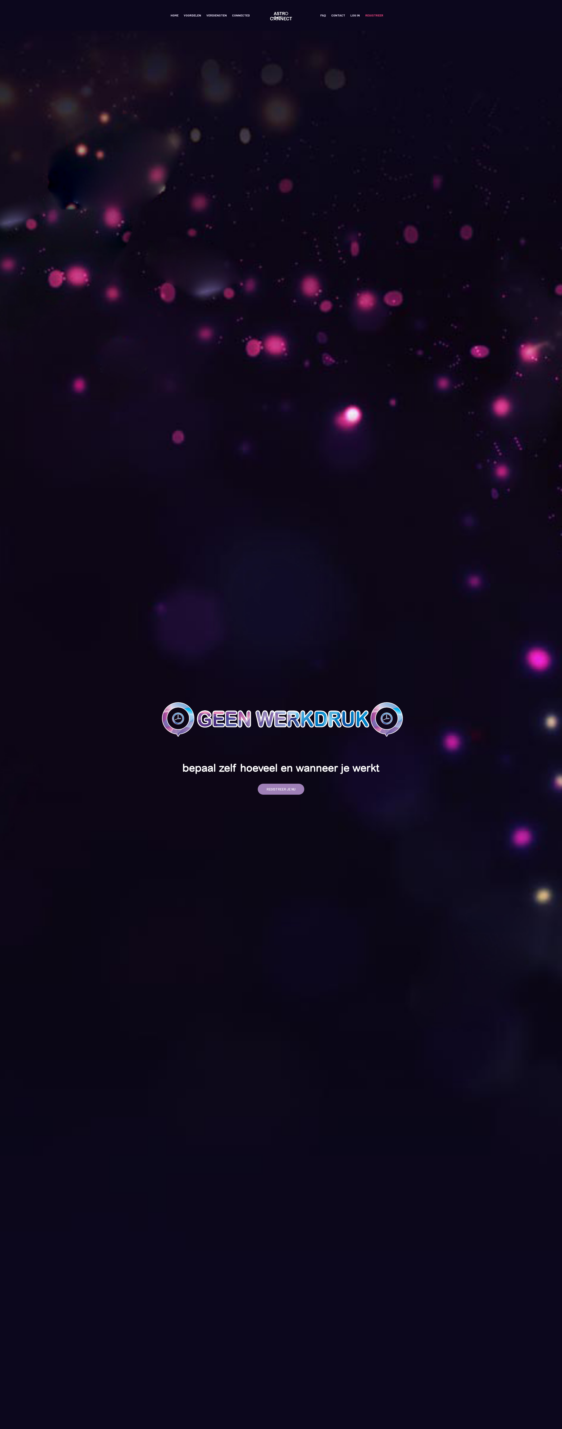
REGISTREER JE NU (281, 789)
